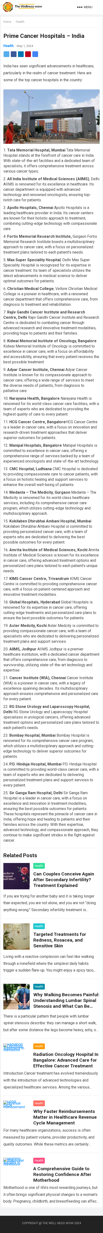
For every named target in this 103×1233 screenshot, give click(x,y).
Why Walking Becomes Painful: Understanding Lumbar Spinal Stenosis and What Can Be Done (66, 1003)
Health (20, 21)
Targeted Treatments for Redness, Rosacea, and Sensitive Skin (59, 940)
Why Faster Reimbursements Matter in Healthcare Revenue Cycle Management (65, 1117)
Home (7, 21)
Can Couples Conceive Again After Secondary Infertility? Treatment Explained (63, 879)
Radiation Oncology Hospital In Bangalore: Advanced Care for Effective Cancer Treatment (65, 1060)
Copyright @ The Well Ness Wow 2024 (51, 1223)
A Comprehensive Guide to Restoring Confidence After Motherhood (62, 1174)
